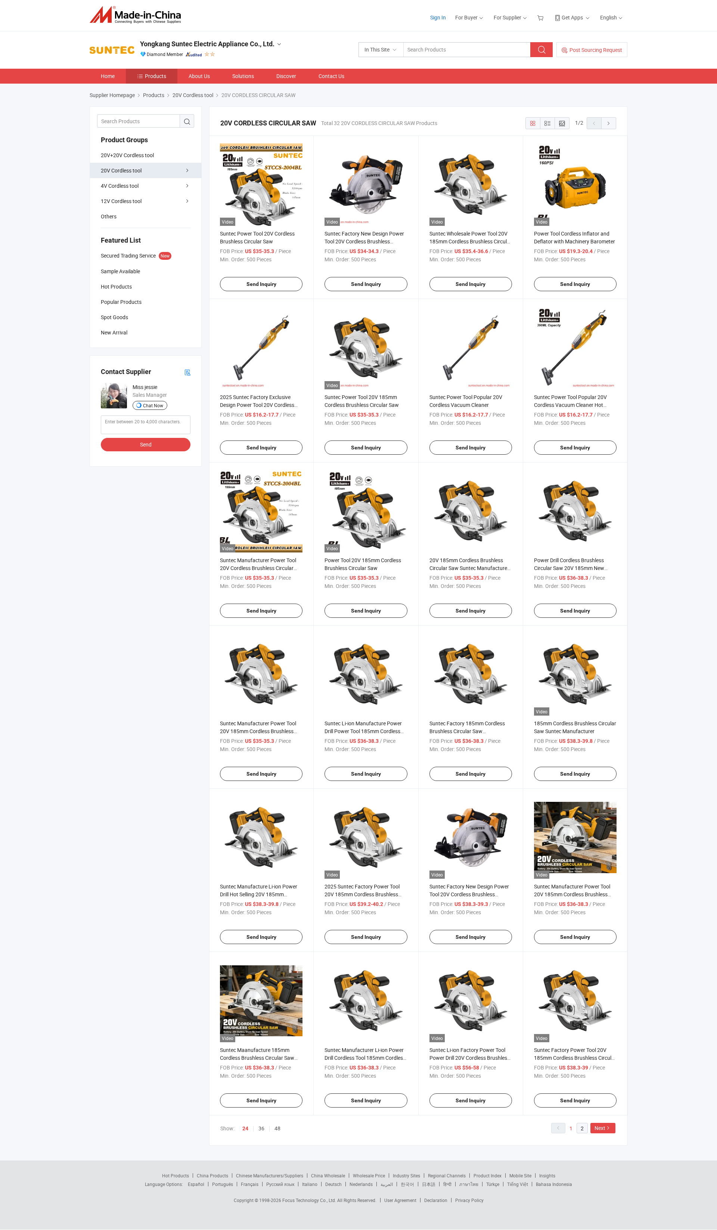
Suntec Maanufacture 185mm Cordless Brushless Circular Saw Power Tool (257, 1057)
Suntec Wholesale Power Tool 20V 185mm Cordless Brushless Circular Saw (470, 241)
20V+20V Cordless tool (127, 155)
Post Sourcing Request (595, 49)
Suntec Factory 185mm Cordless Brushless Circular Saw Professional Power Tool (467, 731)
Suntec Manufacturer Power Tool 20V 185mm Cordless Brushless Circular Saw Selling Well (258, 731)
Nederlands (361, 1184)
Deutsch (333, 1184)
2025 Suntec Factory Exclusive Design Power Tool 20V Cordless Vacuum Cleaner (257, 404)
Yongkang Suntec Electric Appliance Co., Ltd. (207, 44)
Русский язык (280, 1184)
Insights (547, 1175)
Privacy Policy (469, 1200)
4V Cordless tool (120, 185)
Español (196, 1184)
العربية (387, 1184)
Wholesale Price (369, 1175)
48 (277, 1128)
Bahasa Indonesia (554, 1184)
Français (249, 1184)
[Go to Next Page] (609, 123)
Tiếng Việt (517, 1184)
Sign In (438, 17)
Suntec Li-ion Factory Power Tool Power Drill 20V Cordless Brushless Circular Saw (469, 1057)
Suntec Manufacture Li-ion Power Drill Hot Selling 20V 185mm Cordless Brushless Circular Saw (258, 894)
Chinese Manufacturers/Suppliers (269, 1175)
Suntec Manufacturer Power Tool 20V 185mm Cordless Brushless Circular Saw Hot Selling (572, 894)
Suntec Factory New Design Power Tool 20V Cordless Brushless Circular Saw (364, 241)
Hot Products (175, 1175)
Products (155, 76)
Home (108, 76)
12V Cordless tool (121, 201)
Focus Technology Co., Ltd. (309, 1200)
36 (261, 1128)
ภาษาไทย (468, 1184)
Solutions (243, 76)
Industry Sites (406, 1175)
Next (600, 1127)
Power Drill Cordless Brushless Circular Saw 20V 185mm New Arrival (569, 568)
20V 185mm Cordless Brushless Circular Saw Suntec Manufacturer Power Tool (469, 568)
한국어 (407, 1184)
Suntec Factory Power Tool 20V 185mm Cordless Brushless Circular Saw (575, 1057)
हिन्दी (447, 1184)
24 (245, 1128)
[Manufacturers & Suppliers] (138, 15)
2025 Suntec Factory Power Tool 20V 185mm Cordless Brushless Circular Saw (362, 894)
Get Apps (572, 17)
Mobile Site (520, 1175)
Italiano (309, 1184)
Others (109, 216)
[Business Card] (187, 372)
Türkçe (492, 1184)
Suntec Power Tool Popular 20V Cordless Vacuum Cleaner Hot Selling (570, 404)
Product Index (488, 1175)
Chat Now (153, 405)
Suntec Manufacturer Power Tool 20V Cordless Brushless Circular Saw (258, 568)
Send (146, 444)
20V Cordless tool (121, 170)
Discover (286, 76)
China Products (212, 1175)
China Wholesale (328, 1175)
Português (222, 1184)
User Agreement (400, 1200)
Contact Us (331, 76)
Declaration (435, 1200)
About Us (199, 76)
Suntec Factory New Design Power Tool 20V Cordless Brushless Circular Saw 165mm (469, 894)
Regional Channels (447, 1175)
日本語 (428, 1184)
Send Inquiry (261, 284)
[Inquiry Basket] (541, 17)
